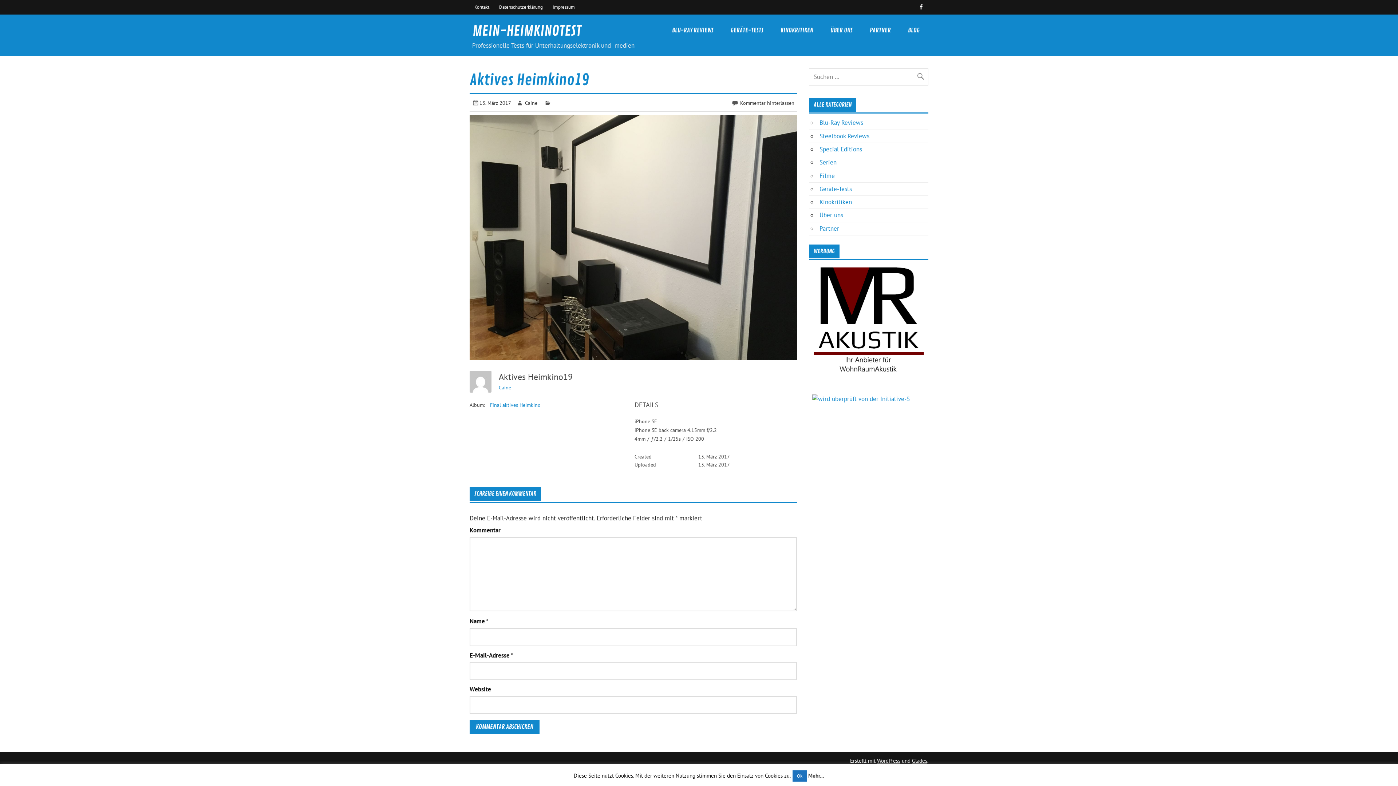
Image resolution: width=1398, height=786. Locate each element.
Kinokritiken (797, 30)
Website (480, 689)
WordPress (888, 760)
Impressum (564, 7)
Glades (919, 760)
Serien (828, 162)
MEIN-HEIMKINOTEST (527, 31)
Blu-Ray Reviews (693, 30)
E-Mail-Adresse (491, 655)
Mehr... (816, 775)
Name (479, 621)
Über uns (841, 30)
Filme (827, 176)
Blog (914, 30)
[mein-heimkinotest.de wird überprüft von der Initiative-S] (861, 399)
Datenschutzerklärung (521, 7)
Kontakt (481, 7)
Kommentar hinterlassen (767, 102)
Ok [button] (799, 776)
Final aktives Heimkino (515, 405)
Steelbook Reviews (844, 136)
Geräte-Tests (747, 30)
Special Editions (841, 149)
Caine (531, 102)
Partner (880, 30)
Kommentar (485, 530)
